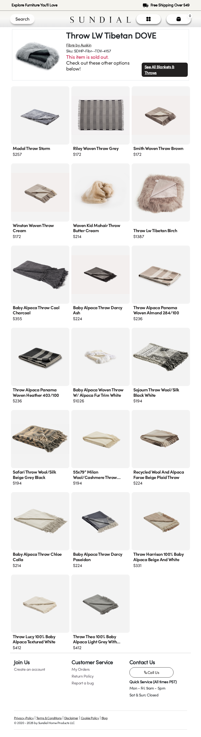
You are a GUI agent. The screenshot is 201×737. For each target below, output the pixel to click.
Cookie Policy (90, 718)
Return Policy (82, 676)
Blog (104, 718)
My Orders (81, 669)
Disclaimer (71, 718)
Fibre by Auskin (78, 45)
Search (22, 19)
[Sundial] (100, 18)
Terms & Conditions (49, 718)
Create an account (29, 669)
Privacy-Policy (24, 718)
